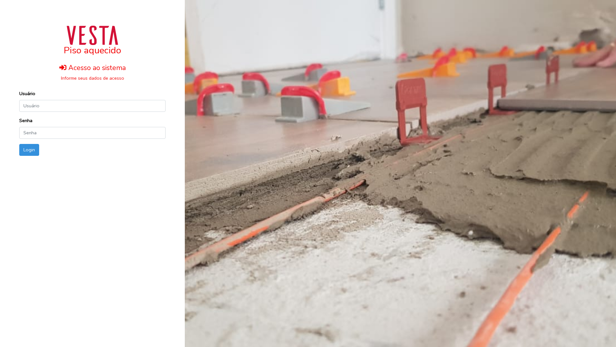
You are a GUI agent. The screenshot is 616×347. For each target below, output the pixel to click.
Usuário (27, 93)
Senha (25, 120)
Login (29, 150)
